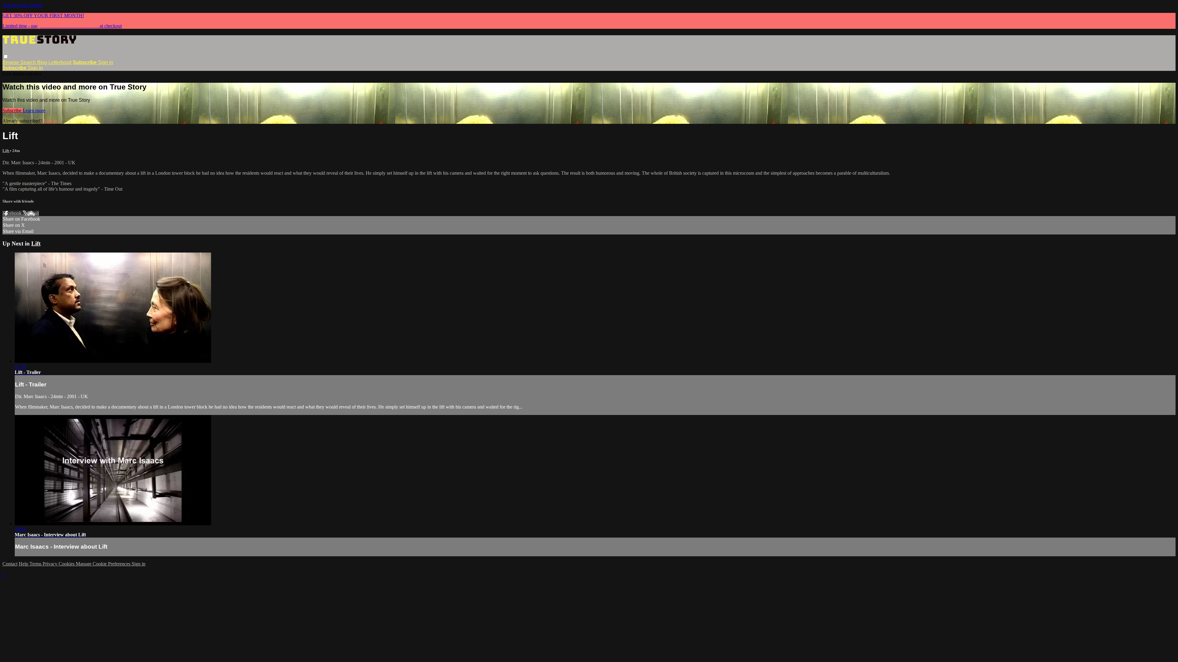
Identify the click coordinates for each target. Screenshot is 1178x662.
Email (33, 213)
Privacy (51, 563)
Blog (42, 62)
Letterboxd (59, 62)
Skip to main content (22, 5)
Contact (9, 563)
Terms (36, 563)
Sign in (105, 62)
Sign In (35, 67)
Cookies (67, 563)
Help (24, 563)
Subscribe (12, 110)
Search (28, 62)
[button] (6, 57)
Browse (11, 62)
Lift (6, 150)
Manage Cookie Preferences (104, 563)
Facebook (12, 213)
